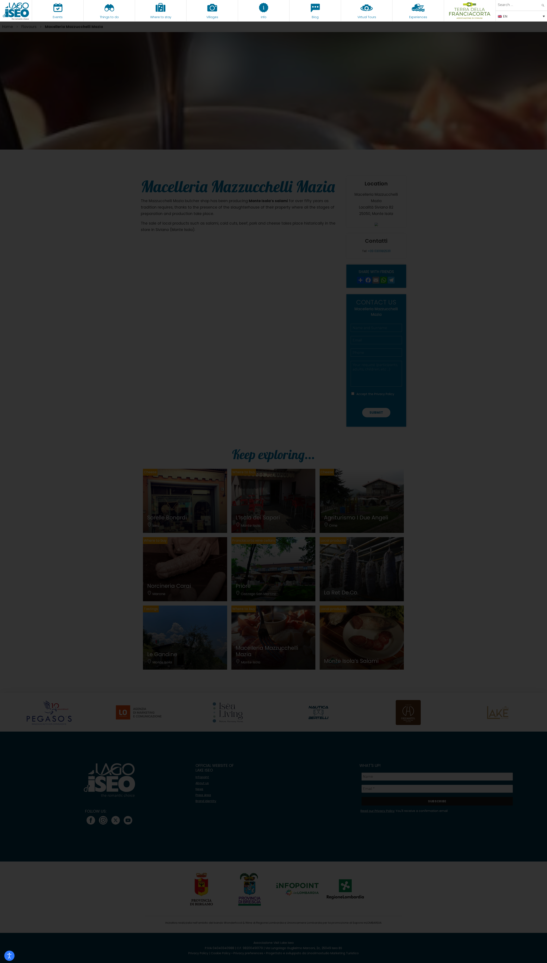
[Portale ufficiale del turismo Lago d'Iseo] (16, 10)
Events (58, 17)
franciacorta (469, 17)
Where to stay (160, 17)
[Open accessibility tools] (9, 956)
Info (263, 17)
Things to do (109, 17)
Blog (315, 17)
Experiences (418, 17)
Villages (212, 17)
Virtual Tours (366, 17)
